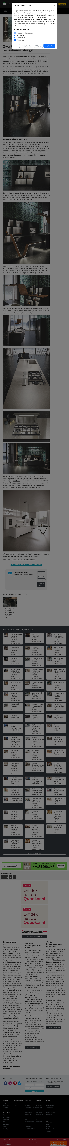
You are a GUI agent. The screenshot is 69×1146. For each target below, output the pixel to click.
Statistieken (21, 38)
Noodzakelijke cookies (25, 33)
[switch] (15, 35)
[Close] (54, 5)
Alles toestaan (49, 46)
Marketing (20, 40)
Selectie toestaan (26, 46)
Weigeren (38, 46)
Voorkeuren (21, 35)
